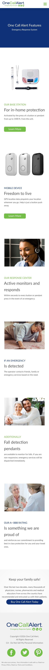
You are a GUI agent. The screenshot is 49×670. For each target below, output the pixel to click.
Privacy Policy (6, 665)
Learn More (15, 129)
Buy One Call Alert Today (24, 602)
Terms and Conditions (25, 665)
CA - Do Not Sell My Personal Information (24, 643)
